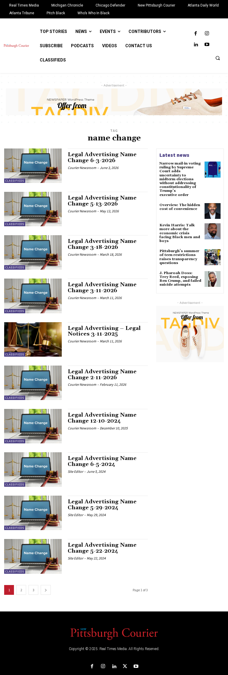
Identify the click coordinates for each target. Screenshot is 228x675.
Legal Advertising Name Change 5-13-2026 (102, 201)
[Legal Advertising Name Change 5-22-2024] (33, 556)
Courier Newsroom (82, 167)
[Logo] (114, 633)
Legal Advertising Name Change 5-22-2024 (102, 548)
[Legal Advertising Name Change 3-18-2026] (33, 252)
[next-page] (46, 590)
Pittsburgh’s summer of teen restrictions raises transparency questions (179, 257)
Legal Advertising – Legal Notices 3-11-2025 (104, 331)
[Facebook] (196, 34)
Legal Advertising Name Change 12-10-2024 (102, 418)
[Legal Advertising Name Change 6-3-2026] (33, 165)
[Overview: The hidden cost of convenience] (213, 211)
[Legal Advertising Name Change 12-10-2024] (33, 426)
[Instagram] (207, 34)
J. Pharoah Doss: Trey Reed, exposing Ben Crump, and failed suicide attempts (180, 279)
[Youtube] (207, 45)
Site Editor (75, 471)
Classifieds (14, 181)
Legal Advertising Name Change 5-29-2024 (102, 504)
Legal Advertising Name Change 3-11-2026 (102, 287)
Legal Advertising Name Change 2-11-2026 (102, 374)
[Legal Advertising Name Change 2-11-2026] (33, 383)
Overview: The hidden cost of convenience (179, 207)
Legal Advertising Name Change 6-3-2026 (102, 157)
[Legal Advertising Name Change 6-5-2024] (33, 469)
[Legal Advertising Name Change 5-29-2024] (33, 513)
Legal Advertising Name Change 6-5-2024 (102, 461)
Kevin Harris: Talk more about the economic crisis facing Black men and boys (179, 233)
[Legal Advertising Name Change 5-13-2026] (33, 209)
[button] (217, 57)
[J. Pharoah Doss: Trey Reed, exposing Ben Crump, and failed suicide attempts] (213, 279)
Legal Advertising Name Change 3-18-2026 (102, 244)
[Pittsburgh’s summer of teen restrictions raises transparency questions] (213, 257)
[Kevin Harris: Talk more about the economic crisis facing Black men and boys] (213, 231)
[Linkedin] (196, 45)
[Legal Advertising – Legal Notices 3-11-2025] (33, 339)
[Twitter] (125, 667)
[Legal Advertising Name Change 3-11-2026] (33, 296)
